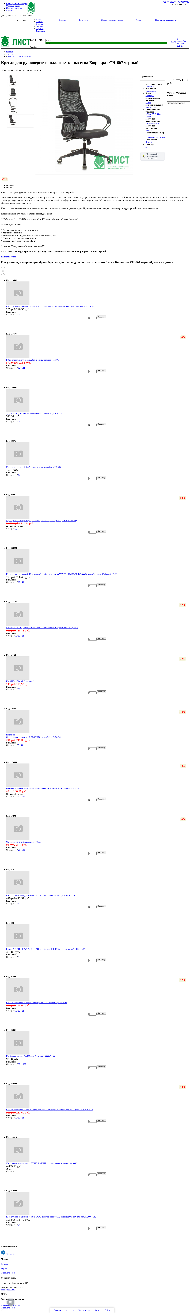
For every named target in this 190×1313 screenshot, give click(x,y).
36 (19, 314)
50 (19, 689)
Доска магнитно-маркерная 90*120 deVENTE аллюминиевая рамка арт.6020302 (41, 1163)
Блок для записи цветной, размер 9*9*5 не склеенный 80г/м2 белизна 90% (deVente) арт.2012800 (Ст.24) (52, 1217)
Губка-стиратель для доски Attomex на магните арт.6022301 (32, 360)
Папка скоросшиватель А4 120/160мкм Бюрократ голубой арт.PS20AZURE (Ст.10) (42, 788)
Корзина (4, 1268)
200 (23, 796)
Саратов (39, 24)
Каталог (4, 1264)
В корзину (101, 317)
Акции (139, 20)
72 (23, 636)
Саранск (39, 28)
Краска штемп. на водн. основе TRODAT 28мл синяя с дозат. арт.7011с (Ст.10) (40, 895)
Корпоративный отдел (16, 3)
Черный (149, 142)
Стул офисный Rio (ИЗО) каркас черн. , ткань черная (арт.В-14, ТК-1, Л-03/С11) (41, 520)
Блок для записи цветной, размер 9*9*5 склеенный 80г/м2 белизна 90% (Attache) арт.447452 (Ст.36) (50, 306)
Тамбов (39, 26)
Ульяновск (40, 31)
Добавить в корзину (176, 103)
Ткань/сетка (151, 91)
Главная (62, 20)
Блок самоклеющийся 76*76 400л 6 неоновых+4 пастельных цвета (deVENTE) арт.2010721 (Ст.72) (49, 1110)
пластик (149, 130)
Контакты (83, 20)
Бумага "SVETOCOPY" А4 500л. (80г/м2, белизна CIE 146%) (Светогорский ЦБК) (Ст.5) (45, 949)
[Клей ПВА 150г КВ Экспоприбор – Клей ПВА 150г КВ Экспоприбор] (97, 668)
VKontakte (9, 1254)
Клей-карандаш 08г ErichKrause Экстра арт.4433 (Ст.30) (30, 1056)
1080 (24, 1064)
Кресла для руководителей (19, 56)
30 (19, 1064)
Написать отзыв (8, 257)
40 (23, 582)
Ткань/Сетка (151, 86)
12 (19, 368)
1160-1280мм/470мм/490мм (155, 136)
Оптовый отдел (13, 6)
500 (23, 850)
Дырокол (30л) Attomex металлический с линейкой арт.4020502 (34, 413)
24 (19, 421)
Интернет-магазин (14, 8)
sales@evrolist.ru (8, 1290)
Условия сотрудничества (112, 20)
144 (23, 368)
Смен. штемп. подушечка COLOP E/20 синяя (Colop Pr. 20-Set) (33, 737)
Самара (39, 22)
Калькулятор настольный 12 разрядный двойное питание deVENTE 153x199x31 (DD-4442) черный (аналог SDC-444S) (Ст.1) (61, 574)
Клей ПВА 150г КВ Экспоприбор (21, 681)
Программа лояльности (165, 20)
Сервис (9, 10)
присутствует (151, 107)
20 (19, 796)
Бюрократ (150, 95)
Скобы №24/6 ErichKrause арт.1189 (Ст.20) (24, 842)
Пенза (38, 19)
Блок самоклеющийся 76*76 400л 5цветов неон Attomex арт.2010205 (36, 1002)
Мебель (11, 54)
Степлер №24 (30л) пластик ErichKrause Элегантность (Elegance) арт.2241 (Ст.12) (42, 628)
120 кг (148, 102)
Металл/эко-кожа (153, 123)
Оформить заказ (8, 1273)
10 (19, 582)
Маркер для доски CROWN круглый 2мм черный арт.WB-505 (33, 467)
